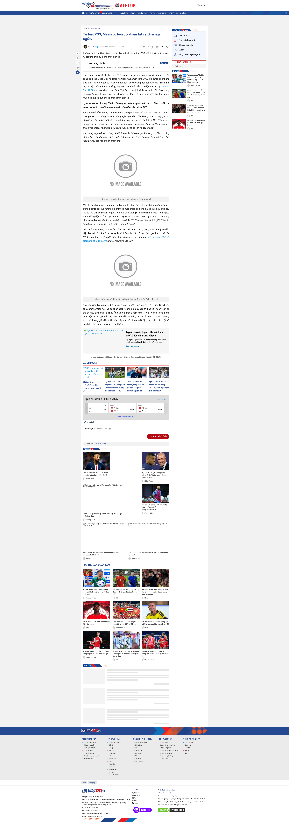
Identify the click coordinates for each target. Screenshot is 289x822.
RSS (135, 800)
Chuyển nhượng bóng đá (91, 756)
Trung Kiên (149, 513)
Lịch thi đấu (90, 13)
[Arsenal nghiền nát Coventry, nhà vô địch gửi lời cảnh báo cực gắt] (96, 640)
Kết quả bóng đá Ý (165, 748)
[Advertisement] (144, 20)
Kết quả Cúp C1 (164, 742)
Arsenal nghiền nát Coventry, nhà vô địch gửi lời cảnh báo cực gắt (96, 652)
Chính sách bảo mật (164, 793)
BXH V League (138, 761)
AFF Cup (111, 772)
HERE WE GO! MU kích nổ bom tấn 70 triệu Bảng (96, 623)
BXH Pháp (137, 758)
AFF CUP (97, 13)
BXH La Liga (138, 745)
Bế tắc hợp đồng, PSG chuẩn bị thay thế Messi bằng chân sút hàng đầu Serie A (154, 507)
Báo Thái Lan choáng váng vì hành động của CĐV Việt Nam (124, 623)
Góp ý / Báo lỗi (158, 437)
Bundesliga (112, 753)
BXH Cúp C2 (138, 753)
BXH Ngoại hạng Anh (140, 742)
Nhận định (132, 13)
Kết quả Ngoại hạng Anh (167, 745)
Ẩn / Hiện (164, 63)
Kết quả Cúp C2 (164, 758)
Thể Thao (153, 13)
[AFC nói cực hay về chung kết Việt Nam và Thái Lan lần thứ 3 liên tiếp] (126, 578)
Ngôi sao (178, 66)
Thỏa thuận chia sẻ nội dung (167, 790)
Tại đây (174, 796)
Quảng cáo (202, 5)
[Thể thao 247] (97, 5)
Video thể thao (88, 758)
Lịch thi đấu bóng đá (90, 742)
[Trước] (86, 408)
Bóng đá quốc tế (122, 13)
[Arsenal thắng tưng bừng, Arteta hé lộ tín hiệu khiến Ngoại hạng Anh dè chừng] (155, 578)
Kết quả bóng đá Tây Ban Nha (169, 750)
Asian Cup (112, 764)
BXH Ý (136, 748)
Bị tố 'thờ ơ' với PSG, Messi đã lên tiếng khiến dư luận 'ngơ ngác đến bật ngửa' (159, 386)
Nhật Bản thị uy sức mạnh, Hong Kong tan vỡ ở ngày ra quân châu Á (155, 653)
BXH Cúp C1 (138, 750)
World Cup (112, 758)
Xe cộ (187, 750)
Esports (171, 13)
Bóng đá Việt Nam (108, 13)
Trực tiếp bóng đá (89, 753)
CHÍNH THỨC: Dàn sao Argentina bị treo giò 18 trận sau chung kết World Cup (126, 653)
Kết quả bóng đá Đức (166, 753)
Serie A (111, 750)
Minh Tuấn (90, 479)
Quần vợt (188, 745)
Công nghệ (92, 783)
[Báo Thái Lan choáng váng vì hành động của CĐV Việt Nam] (126, 610)
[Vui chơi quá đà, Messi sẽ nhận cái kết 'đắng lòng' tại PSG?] (148, 536)
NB (117, 598)
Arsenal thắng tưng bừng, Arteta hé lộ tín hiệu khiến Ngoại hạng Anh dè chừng (155, 592)
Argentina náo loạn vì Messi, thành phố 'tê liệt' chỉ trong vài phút (146, 339)
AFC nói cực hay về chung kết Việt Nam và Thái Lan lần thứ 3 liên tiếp (126, 592)
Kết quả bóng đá (89, 745)
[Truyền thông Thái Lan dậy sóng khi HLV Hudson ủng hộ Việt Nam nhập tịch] (96, 578)
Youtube (136, 793)
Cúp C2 (111, 767)
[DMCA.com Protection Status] (172, 810)
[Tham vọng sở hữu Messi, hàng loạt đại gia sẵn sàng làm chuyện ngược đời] (137, 372)
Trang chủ (86, 28)
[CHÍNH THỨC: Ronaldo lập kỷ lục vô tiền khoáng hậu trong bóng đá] (155, 610)
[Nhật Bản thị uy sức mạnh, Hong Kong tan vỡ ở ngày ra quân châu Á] (155, 640)
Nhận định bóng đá (90, 748)
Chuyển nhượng (143, 13)
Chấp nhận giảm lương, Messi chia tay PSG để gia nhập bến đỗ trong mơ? (102, 515)
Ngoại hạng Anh (114, 742)
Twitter (136, 798)
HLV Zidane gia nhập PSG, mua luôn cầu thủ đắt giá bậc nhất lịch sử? (102, 554)
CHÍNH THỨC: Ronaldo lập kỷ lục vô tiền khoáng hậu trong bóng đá (155, 623)
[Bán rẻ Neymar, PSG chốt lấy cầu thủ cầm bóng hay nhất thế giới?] (96, 461)
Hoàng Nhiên (91, 598)
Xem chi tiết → (163, 399)
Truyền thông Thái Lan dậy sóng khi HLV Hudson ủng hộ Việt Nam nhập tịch (96, 592)
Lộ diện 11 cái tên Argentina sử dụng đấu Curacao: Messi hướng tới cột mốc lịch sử (115, 386)
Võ (186, 753)
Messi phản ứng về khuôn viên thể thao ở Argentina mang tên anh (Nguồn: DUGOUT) (123, 68)
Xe (177, 13)
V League (112, 756)
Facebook (137, 795)
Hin (146, 598)
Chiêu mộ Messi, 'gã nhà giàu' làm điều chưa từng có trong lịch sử (93, 386)
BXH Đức (137, 756)
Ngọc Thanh (149, 660)
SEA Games (113, 769)
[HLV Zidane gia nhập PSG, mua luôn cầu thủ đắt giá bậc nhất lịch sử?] (103, 536)
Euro (110, 761)
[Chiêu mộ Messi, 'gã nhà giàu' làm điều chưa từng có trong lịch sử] (93, 373)
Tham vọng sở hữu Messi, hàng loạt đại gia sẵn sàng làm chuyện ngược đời (135, 386)
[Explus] (126, 426)
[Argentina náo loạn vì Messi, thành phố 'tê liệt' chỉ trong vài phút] (103, 340)
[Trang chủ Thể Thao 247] (83, 13)
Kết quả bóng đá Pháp (166, 756)
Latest (84, 783)
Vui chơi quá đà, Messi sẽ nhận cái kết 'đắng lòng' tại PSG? (148, 554)
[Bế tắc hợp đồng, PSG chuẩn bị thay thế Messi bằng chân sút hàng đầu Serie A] (155, 493)
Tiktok (136, 803)
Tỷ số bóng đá (88, 750)
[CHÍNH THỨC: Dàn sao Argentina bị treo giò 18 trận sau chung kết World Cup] (126, 640)
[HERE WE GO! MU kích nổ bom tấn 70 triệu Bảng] (96, 610)
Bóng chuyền (162, 13)
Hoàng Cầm (90, 520)
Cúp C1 (111, 745)
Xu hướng (182, 13)
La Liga (111, 748)
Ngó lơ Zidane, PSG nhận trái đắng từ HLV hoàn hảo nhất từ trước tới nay (154, 475)
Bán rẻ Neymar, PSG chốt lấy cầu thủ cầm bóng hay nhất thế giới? (96, 474)
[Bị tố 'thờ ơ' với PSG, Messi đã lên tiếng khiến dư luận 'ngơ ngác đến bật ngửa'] (159, 372)
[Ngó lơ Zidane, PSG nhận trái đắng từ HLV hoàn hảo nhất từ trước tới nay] (155, 461)
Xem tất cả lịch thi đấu (126, 417)
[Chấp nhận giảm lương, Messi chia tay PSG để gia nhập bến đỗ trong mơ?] (103, 498)
